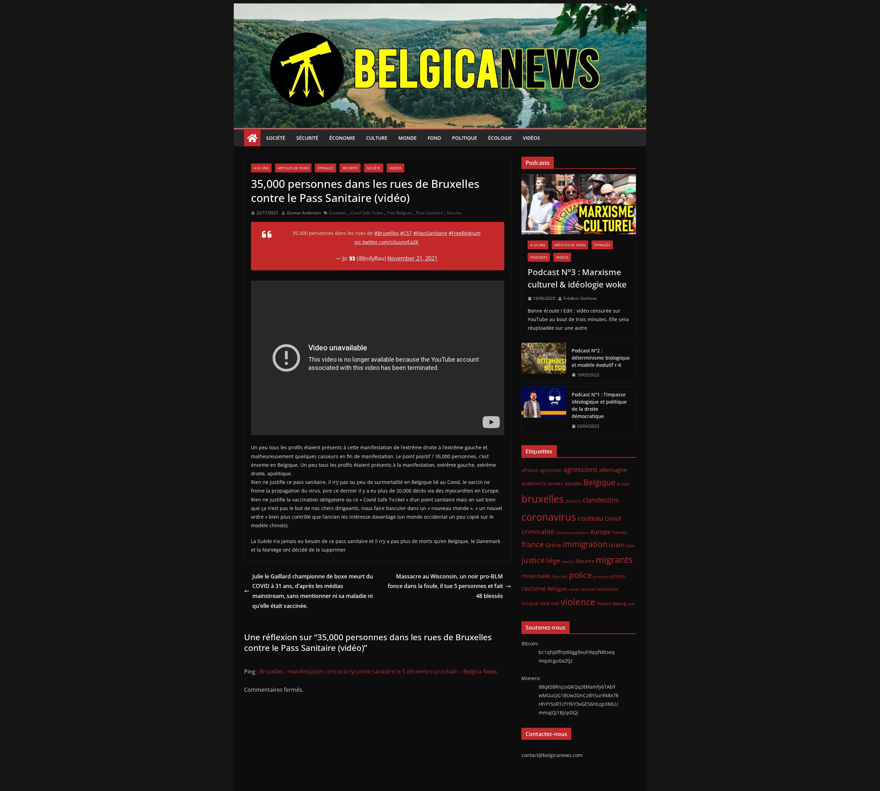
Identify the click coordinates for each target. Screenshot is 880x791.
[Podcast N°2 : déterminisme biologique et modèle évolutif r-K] (543, 363)
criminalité (537, 531)
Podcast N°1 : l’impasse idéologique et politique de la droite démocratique (599, 405)
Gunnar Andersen (304, 213)
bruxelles (337, 213)
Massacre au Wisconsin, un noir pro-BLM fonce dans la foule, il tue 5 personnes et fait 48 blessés (445, 586)
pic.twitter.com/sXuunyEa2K (386, 242)
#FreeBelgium (465, 233)
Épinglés (325, 168)
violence (578, 602)
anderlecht (534, 483)
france (532, 544)
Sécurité (307, 138)
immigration (585, 544)
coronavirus (548, 516)
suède (574, 589)
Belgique (599, 482)
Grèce (553, 545)
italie (630, 545)
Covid (613, 518)
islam (617, 545)
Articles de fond (293, 168)
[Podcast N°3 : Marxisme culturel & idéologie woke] (578, 204)
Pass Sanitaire (429, 213)
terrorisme (607, 589)
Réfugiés (557, 588)
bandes (573, 483)
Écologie (500, 138)
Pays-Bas (560, 576)
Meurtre (584, 560)
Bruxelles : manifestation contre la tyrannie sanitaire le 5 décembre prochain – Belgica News (378, 671)
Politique (464, 138)
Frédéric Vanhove (580, 298)
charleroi (573, 501)
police (580, 574)
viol (555, 603)
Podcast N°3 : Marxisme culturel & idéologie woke (577, 278)
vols (631, 603)
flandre (619, 532)
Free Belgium (399, 213)
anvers (555, 483)
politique (601, 576)
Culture (376, 138)
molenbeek (535, 576)
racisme (533, 588)
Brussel (623, 484)
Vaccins (454, 213)
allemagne (613, 470)
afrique (529, 470)
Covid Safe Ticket (366, 213)
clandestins (601, 500)
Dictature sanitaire (572, 532)
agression (551, 470)
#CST (406, 233)
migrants (614, 559)
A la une (261, 168)
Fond (434, 138)
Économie (342, 138)
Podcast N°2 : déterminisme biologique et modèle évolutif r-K (601, 357)
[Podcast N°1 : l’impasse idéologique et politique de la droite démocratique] (543, 410)
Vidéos (531, 138)
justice (532, 560)
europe (600, 531)
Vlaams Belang (611, 604)
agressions (580, 469)
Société (275, 138)
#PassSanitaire (430, 233)
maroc (568, 561)
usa (544, 603)
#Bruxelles (386, 233)
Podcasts (538, 257)
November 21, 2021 (412, 258)
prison (617, 576)
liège (553, 560)
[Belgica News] (440, 8)
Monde (407, 138)
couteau (590, 518)
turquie (530, 603)
